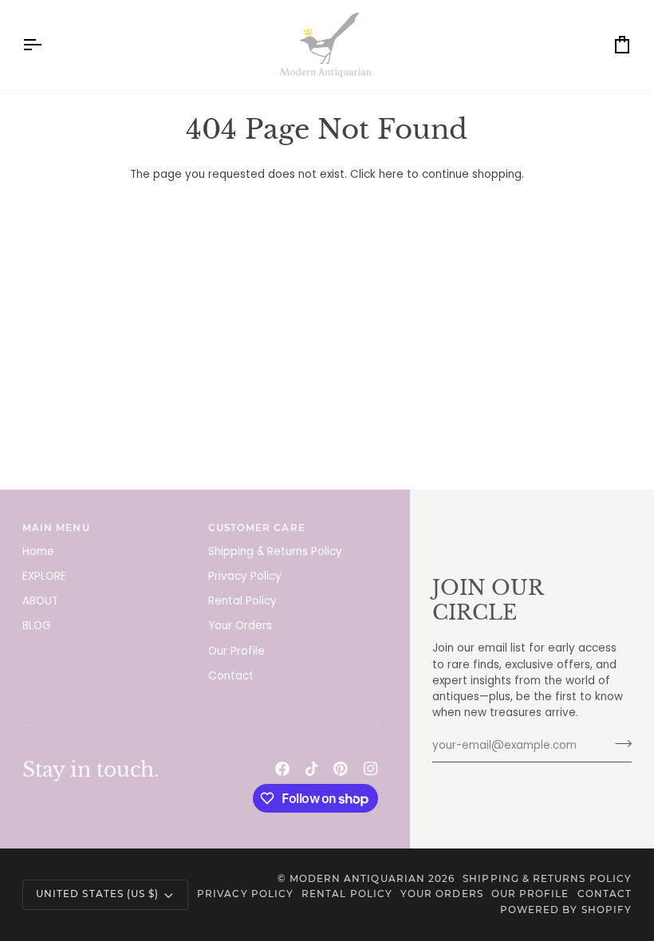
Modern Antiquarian (357, 878)
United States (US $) (97, 894)
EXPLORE (44, 576)
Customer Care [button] (256, 527)
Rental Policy (242, 600)
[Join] (618, 744)
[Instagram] (371, 769)
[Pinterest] (340, 769)
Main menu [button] (56, 527)
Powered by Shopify (566, 909)
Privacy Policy (245, 576)
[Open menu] (46, 45)
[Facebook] (282, 769)
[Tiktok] (311, 769)
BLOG (36, 625)
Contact (231, 675)
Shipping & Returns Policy (275, 551)
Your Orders (240, 625)
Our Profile (236, 651)
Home (38, 551)
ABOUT (40, 600)
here (391, 174)
